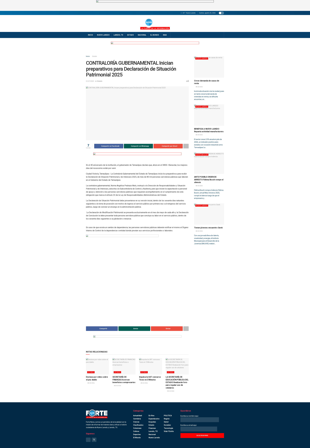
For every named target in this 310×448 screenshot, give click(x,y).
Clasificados (138, 425)
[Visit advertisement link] (155, 5)
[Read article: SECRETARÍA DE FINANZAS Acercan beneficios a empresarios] (123, 366)
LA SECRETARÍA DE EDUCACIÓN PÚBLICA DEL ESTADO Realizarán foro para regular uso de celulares (177, 382)
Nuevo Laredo (103, 35)
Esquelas (152, 422)
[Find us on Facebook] (88, 440)
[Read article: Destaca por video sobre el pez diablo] (97, 366)
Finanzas (152, 428)
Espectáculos (202, 154)
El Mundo (154, 35)
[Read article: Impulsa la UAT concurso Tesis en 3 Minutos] (150, 366)
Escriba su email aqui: (188, 425)
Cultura (136, 431)
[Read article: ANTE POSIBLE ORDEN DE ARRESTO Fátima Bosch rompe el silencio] (209, 163)
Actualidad (137, 416)
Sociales (167, 425)
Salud (166, 422)
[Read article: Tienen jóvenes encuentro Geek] (209, 214)
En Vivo (151, 416)
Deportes (137, 434)
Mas (165, 35)
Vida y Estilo (169, 431)
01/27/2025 (90, 81)
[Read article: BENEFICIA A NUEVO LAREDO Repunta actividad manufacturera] (209, 115)
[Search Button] (221, 35)
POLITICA (168, 416)
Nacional (142, 35)
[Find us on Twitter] (94, 440)
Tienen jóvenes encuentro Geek (208, 228)
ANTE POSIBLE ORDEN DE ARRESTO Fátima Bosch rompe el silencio (208, 179)
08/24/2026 (90, 383)
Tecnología (168, 428)
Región (167, 419)
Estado (130, 35)
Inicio (90, 35)
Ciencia (136, 422)
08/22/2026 (144, 383)
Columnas (137, 428)
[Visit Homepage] (155, 23)
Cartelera (137, 419)
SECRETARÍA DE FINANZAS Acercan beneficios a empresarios (123, 380)
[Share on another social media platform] (186, 146)
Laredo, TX (118, 35)
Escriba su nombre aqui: (189, 416)
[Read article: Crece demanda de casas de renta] (209, 67)
